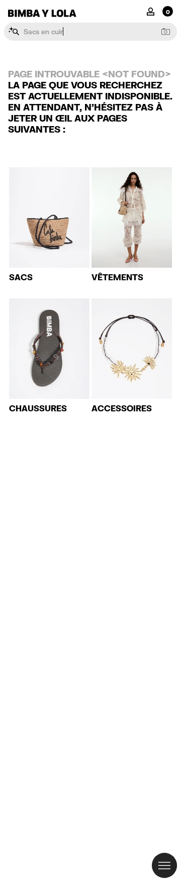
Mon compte (150, 11)
